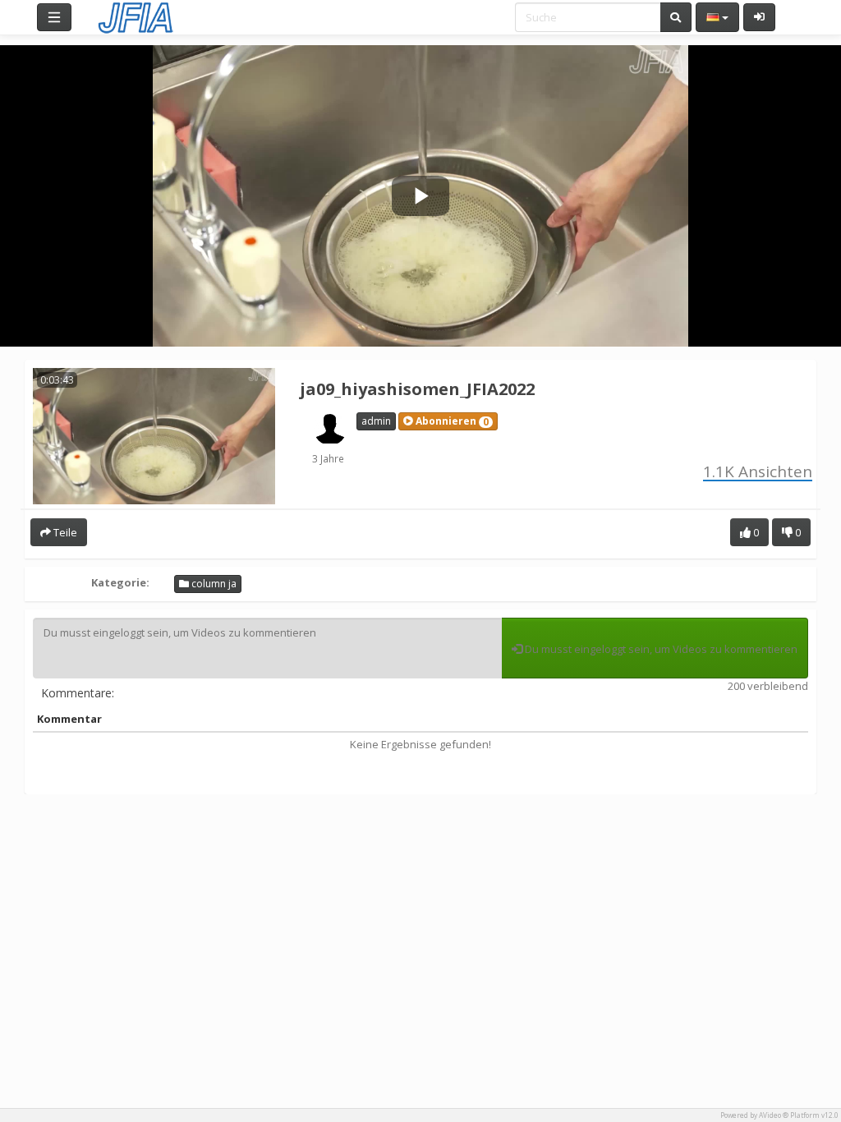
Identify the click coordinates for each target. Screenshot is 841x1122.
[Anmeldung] (759, 17)
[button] (448, 421)
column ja (213, 584)
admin (376, 421)
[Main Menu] (54, 17)
